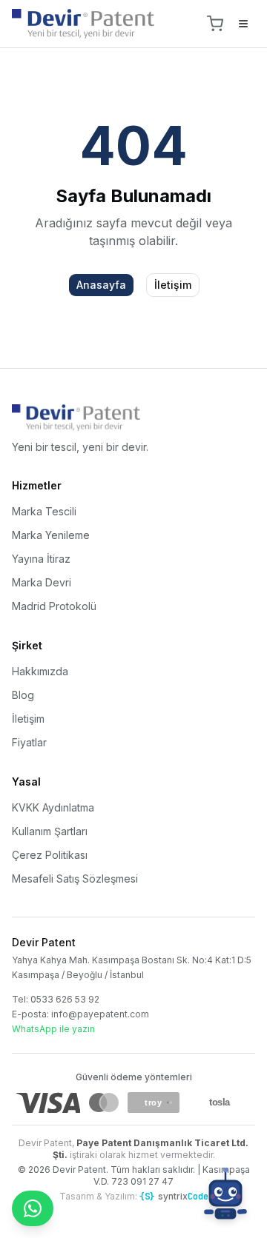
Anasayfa (101, 284)
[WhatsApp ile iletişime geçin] (32, 1208)
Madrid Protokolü (54, 606)
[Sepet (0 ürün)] (215, 23)
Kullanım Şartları (50, 831)
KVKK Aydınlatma (53, 807)
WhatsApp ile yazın (53, 1028)
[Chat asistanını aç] (225, 1196)
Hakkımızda (40, 671)
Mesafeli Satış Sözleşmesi (75, 878)
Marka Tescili (44, 511)
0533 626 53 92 (64, 999)
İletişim (172, 284)
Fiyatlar (29, 742)
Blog (23, 695)
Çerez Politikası (50, 855)
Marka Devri (41, 582)
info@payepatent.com (100, 1014)
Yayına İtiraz (41, 558)
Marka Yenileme (51, 535)
